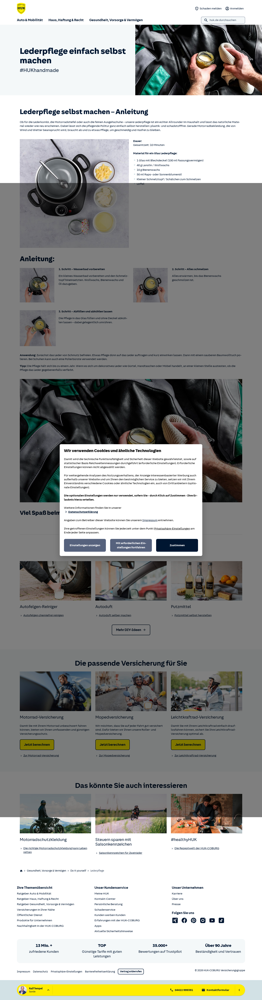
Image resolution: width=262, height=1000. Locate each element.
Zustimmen (177, 545)
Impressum (150, 520)
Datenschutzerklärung (83, 512)
